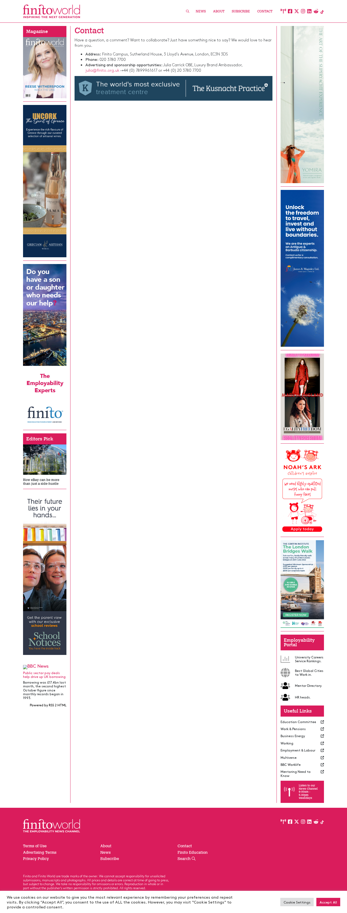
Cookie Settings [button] (297, 902)
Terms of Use (35, 846)
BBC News (38, 665)
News (201, 11)
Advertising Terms (39, 852)
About (218, 11)
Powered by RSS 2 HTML (48, 705)
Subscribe (241, 11)
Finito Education (193, 852)
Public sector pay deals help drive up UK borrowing (44, 675)
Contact (264, 11)
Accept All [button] (328, 902)
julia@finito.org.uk (102, 70)
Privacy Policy (36, 858)
